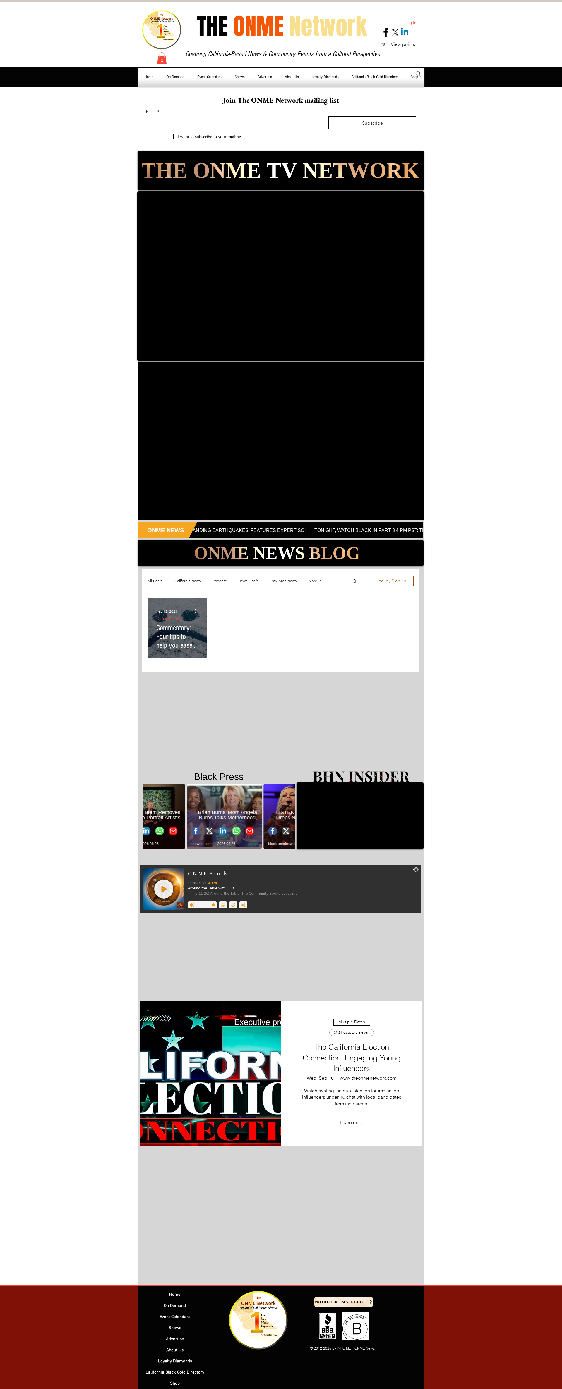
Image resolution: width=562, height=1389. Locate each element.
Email (152, 111)
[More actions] (197, 611)
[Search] (418, 74)
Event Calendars (175, 1316)
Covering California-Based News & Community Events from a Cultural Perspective (282, 54)
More (313, 580)
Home (175, 1294)
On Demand (175, 1305)
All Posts (155, 580)
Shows (175, 1328)
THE (282, 26)
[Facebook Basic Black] (385, 32)
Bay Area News (283, 580)
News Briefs (248, 580)
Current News (169, 618)
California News (187, 580)
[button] (162, 58)
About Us (175, 1350)
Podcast (220, 580)
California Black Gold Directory (175, 1372)
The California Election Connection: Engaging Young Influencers (352, 1057)
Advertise (175, 1339)
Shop (175, 1383)
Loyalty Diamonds (175, 1361)
